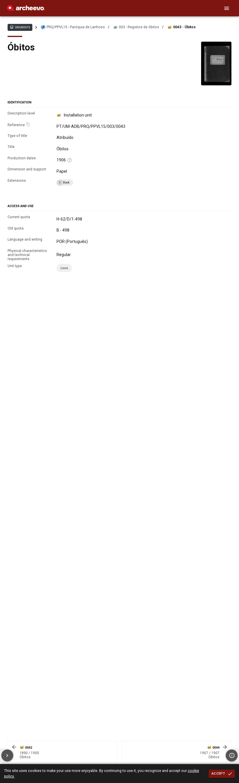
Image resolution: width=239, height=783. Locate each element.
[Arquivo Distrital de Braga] (26, 9)
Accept (218, 773)
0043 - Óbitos (184, 27)
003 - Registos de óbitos (139, 27)
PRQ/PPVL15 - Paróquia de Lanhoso (76, 27)
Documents (20, 27)
